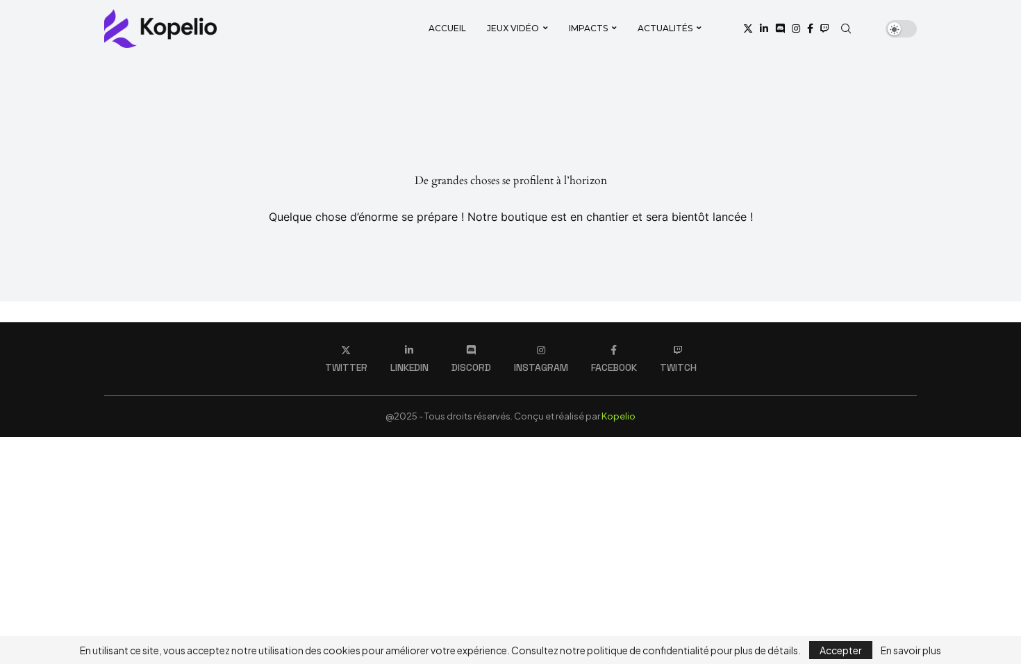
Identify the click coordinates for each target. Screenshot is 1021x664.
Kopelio (618, 416)
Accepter (841, 650)
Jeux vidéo (513, 28)
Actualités (665, 28)
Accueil (447, 28)
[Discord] (780, 28)
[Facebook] (810, 28)
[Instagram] (796, 28)
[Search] (846, 28)
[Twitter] (748, 28)
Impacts (588, 28)
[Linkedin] (764, 28)
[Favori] (870, 28)
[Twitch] (824, 28)
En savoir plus (911, 650)
